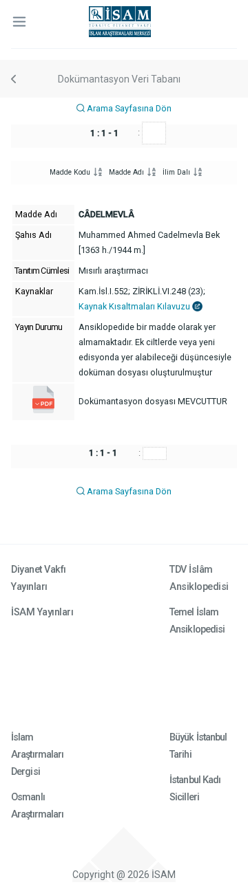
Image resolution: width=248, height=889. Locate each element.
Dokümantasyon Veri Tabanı (119, 79)
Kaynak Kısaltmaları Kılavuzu (135, 306)
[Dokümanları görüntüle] (43, 410)
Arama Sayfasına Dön (128, 108)
